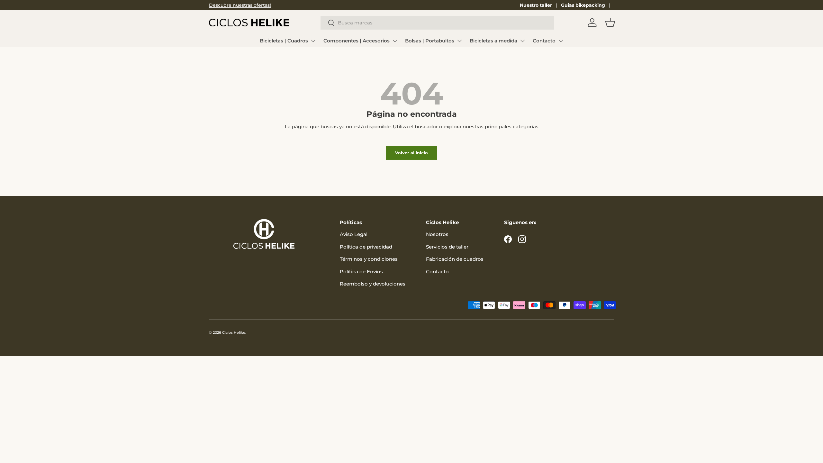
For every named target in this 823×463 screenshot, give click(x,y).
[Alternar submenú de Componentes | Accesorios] (395, 41)
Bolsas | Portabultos (429, 41)
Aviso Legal (353, 234)
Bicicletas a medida (493, 41)
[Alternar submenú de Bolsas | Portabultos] (459, 41)
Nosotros (437, 234)
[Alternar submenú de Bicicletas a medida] (522, 41)
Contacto (544, 41)
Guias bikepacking (583, 5)
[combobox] (437, 23)
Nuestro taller (536, 5)
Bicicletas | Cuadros (284, 41)
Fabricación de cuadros (455, 259)
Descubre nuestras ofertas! (240, 5)
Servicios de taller (447, 247)
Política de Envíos (361, 271)
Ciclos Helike (233, 332)
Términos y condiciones (369, 259)
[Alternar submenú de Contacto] (561, 41)
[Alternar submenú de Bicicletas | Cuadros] (313, 41)
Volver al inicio (411, 152)
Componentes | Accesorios (356, 41)
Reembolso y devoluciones (372, 284)
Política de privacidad (366, 247)
